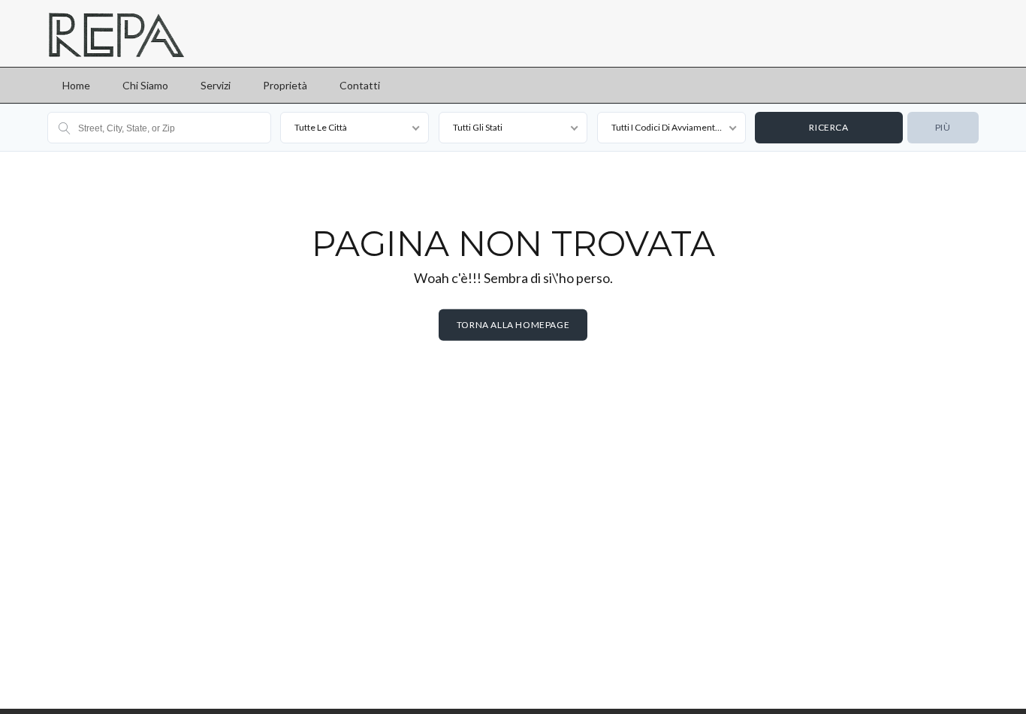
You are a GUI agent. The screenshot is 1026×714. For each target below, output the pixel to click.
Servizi (216, 85)
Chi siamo (145, 85)
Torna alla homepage (513, 324)
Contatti (359, 85)
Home (76, 85)
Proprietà (285, 85)
